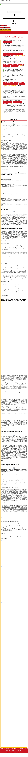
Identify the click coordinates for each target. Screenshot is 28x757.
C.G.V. (13, 750)
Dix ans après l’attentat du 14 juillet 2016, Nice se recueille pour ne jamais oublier (13, 299)
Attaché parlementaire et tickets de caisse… (11, 432)
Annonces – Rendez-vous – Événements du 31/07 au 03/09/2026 (13, 173)
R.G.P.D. (19, 750)
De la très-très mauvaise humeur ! (11, 228)
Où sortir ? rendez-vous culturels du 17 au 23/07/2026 (14, 537)
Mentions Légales (5, 748)
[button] (14, 32)
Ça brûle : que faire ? (7, 122)
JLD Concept (18, 752)
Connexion (14, 23)
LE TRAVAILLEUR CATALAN (6, 0)
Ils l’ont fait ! (5, 209)
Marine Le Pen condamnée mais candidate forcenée (11, 465)
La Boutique (21, 748)
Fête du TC (14, 748)
